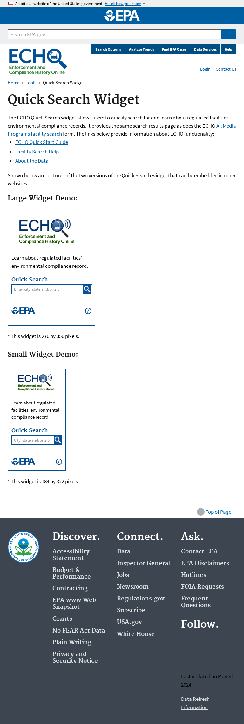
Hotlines (193, 575)
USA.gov (129, 622)
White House (136, 634)
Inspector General (143, 563)
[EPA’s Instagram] (202, 657)
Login (205, 69)
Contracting (70, 588)
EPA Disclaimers (205, 563)
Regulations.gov (141, 598)
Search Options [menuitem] (108, 49)
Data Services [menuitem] (205, 49)
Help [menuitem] (228, 49)
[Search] (228, 34)
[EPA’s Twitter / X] (202, 642)
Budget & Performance (71, 573)
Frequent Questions (196, 602)
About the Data (32, 160)
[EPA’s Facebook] (187, 642)
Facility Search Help (37, 151)
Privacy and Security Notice (75, 657)
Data (123, 551)
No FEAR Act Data (78, 630)
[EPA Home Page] (122, 15)
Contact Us (226, 69)
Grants (62, 619)
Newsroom (133, 587)
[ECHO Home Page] (38, 61)
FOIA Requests (202, 587)
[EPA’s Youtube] (218, 642)
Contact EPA (199, 551)
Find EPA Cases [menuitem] (174, 49)
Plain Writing (72, 642)
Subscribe (131, 610)
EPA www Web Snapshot (74, 603)
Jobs (123, 575)
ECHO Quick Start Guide (41, 142)
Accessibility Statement (71, 555)
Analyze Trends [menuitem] (141, 49)
